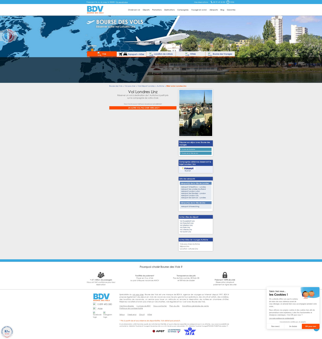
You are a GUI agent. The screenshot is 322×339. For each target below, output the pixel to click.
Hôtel (149, 314)
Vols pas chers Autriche (190, 244)
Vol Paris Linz (185, 227)
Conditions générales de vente (195, 306)
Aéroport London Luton (190, 191)
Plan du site (174, 306)
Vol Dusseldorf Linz (187, 221)
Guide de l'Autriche (188, 149)
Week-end (131, 314)
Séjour (122, 314)
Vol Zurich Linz (185, 232)
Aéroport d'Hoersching (190, 206)
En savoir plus (122, 2)
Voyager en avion (199, 10)
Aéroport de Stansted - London (193, 193)
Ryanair (188, 171)
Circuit (142, 314)
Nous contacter (160, 306)
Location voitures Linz (189, 248)
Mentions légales (126, 306)
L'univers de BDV (144, 306)
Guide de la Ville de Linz (190, 153)
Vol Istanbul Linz (186, 225)
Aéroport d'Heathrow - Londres (193, 187)
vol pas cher (137, 294)
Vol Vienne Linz (186, 230)
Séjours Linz (184, 246)
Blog (222, 10)
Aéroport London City (190, 195)
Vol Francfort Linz (186, 223)
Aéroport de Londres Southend (193, 189)
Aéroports (214, 10)
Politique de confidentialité (131, 308)
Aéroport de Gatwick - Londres (193, 198)
